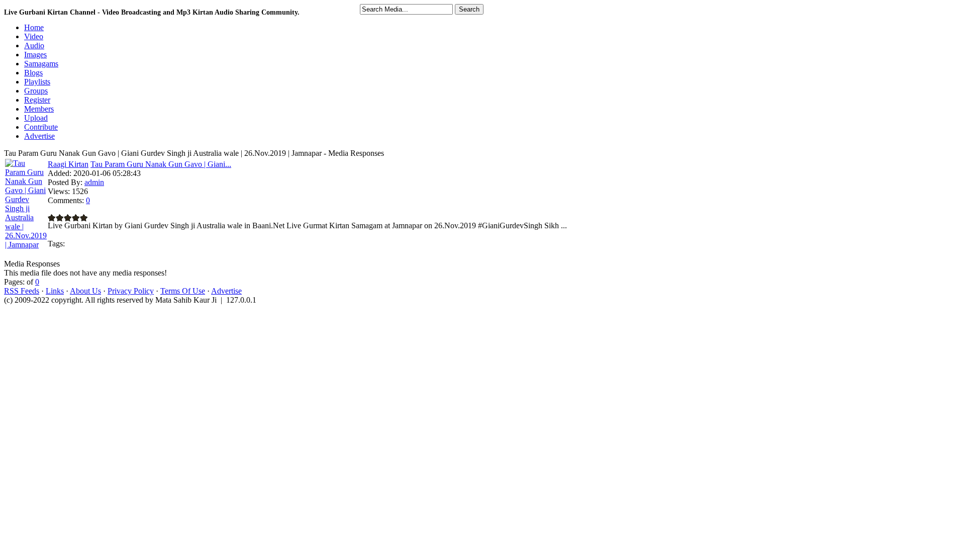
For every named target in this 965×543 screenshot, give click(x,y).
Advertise (226, 291)
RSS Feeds (21, 291)
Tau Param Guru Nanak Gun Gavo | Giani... (160, 164)
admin (94, 182)
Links (55, 291)
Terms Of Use (182, 291)
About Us (85, 291)
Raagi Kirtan (68, 164)
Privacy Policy (131, 291)
